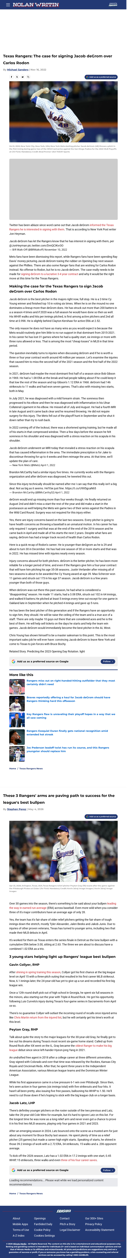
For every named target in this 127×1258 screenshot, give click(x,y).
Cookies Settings (44, 1235)
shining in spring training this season (38, 972)
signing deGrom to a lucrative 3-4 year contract (49, 274)
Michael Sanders (17, 69)
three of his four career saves (79, 1160)
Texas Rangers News (31, 768)
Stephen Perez (16, 809)
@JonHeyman (18, 245)
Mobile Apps (20, 1224)
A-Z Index (18, 1235)
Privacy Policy (93, 1224)
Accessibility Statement (99, 1229)
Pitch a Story (67, 1224)
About (16, 1218)
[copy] (28, 77)
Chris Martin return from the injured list (37, 1017)
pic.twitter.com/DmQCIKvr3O (45, 245)
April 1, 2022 (48, 465)
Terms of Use (21, 1229)
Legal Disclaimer (70, 1229)
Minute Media (19, 1244)
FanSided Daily (43, 1224)
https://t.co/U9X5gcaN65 (80, 488)
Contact (65, 1218)
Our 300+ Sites (94, 1218)
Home (12, 768)
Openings (40, 1218)
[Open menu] (8, 5)
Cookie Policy (42, 1229)
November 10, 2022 (55, 249)
